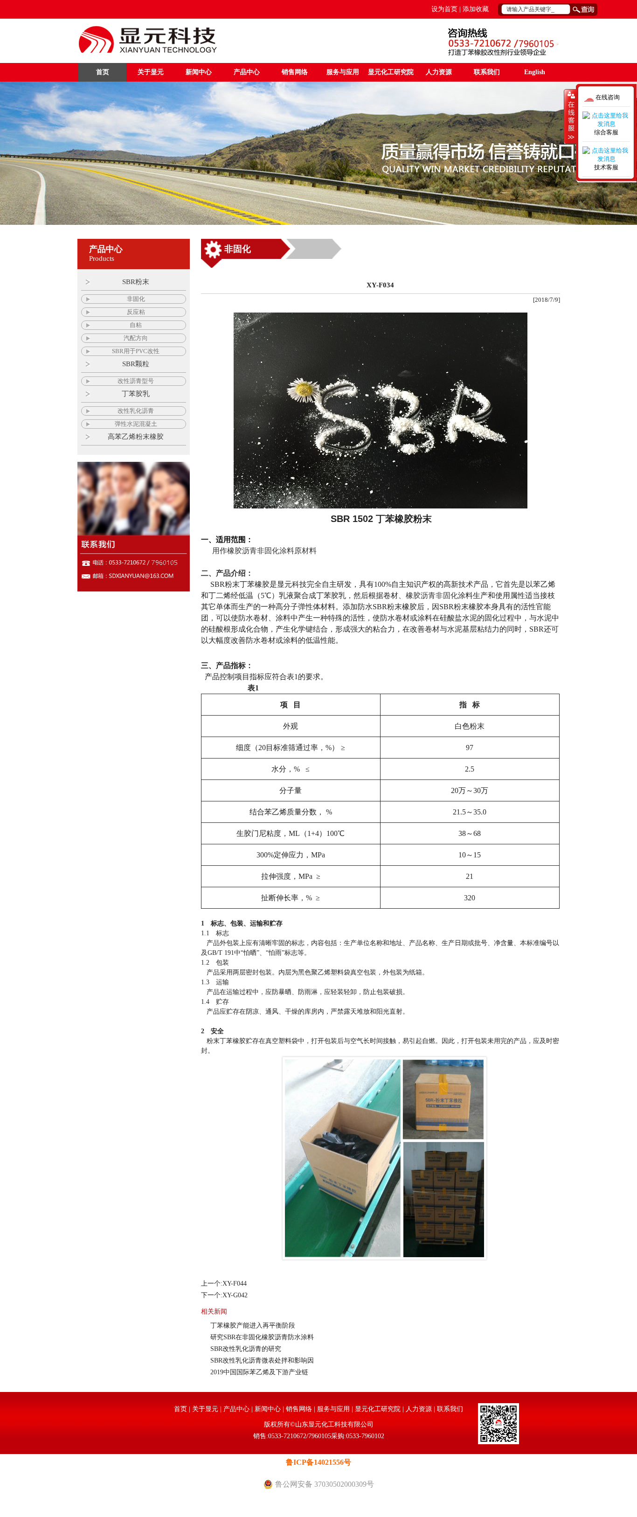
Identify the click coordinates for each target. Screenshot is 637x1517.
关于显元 (151, 72)
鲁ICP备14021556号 (318, 1462)
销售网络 (295, 72)
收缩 (570, 116)
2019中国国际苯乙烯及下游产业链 (259, 1372)
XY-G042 (235, 1295)
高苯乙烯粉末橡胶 (136, 436)
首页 (102, 72)
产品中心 (247, 72)
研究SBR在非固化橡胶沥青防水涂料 (262, 1337)
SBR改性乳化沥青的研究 (247, 1348)
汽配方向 (136, 337)
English (534, 72)
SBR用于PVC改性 (135, 351)
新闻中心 (199, 72)
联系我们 (487, 72)
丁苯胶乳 (136, 393)
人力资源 (439, 72)
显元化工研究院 (391, 72)
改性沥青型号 (136, 380)
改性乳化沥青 (136, 410)
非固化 (136, 298)
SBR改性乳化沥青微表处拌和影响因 (262, 1360)
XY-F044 (234, 1283)
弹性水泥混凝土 (136, 423)
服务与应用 (342, 72)
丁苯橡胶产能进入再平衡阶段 (252, 1325)
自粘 (136, 324)
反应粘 (136, 311)
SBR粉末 (135, 281)
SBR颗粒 (135, 364)
